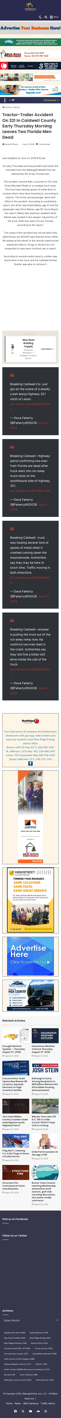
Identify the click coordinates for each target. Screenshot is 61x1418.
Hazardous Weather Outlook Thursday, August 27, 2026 (43, 1049)
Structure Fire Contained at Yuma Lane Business (13, 1185)
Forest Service (44, 1348)
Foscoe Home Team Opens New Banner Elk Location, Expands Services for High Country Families (14, 1084)
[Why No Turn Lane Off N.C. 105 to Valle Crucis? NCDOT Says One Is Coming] (45, 1106)
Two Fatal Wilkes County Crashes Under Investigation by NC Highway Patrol (15, 1121)
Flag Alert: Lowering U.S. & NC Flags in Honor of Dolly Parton (15, 1153)
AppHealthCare (39, 1332)
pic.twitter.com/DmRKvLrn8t (30, 491)
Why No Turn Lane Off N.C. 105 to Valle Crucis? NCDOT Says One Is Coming (44, 1121)
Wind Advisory (44, 1380)
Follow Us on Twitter (14, 1235)
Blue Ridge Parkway (15, 1343)
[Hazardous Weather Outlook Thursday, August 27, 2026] (45, 1035)
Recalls (9, 1375)
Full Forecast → (51, 100)
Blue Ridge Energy (40, 1338)
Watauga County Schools (18, 1380)
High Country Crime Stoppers (19, 1359)
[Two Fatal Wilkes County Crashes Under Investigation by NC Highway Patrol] (15, 1106)
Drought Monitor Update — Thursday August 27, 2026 (13, 1049)
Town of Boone (29, 1375)
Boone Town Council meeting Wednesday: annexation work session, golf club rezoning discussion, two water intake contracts (44, 1191)
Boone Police (39, 1343)
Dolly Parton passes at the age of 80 (45, 1153)
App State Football (14, 1338)
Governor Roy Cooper (16, 1353)
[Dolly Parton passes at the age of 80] (45, 1141)
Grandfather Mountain (45, 1353)
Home (8, 107)
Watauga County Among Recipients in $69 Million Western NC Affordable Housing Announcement (45, 1084)
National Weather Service (17, 1364)
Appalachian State (14, 1332)
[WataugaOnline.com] (30, 6)
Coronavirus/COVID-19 (17, 1348)
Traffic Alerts (48, 1403)
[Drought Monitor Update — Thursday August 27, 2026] (15, 1035)
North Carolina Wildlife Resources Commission (27, 1369)
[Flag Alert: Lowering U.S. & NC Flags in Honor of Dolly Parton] (15, 1141)
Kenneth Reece (11, 144)
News (16, 107)
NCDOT (41, 1364)
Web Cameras (30, 1403)
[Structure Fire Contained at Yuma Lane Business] (15, 1172)
